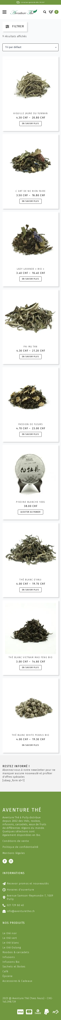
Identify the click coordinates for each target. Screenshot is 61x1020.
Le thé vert (10, 938)
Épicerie (8, 976)
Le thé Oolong (12, 947)
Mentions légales (14, 853)
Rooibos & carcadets (16, 952)
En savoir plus (30, 123)
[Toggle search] (45, 12)
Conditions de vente (16, 841)
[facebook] (5, 861)
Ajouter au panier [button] (30, 512)
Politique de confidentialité (20, 846)
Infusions (9, 957)
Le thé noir (10, 933)
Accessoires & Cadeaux (17, 981)
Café (5, 971)
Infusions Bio (11, 961)
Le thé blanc (11, 942)
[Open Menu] (4, 12)
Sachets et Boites (14, 966)
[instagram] (11, 861)
